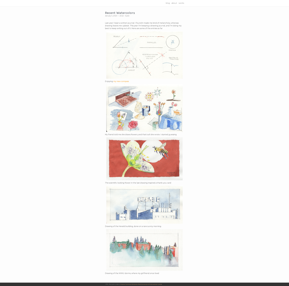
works (181, 3)
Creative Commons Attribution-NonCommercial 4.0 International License (141, 284)
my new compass (121, 81)
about (174, 3)
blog (168, 3)
